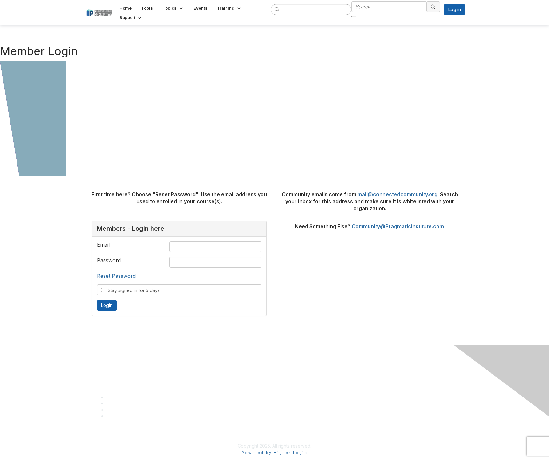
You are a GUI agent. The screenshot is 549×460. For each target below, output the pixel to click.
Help (282, 392)
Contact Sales (291, 386)
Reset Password (116, 276)
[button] (173, 8)
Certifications (290, 374)
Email (103, 245)
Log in (454, 9)
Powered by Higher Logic (275, 452)
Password (109, 260)
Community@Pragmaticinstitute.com (398, 226)
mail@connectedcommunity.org (397, 194)
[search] (277, 9)
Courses (286, 367)
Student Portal (292, 380)
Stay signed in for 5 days (132, 290)
